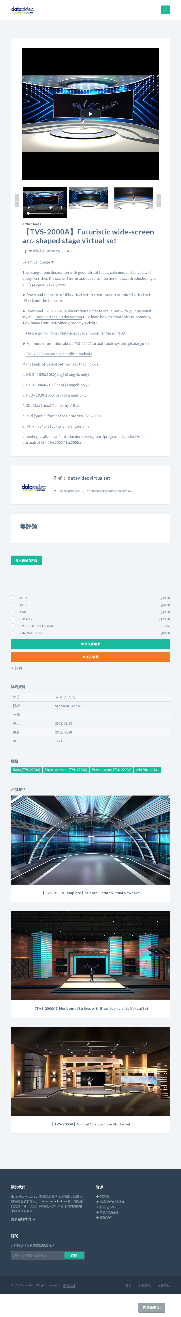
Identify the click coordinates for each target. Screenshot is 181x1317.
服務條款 (164, 1285)
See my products (69, 491)
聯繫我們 (105, 1218)
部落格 (104, 1196)
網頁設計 (69, 1285)
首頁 (128, 1285)
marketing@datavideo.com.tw (111, 491)
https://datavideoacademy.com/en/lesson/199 (87, 333)
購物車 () (153, 1308)
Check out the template (43, 300)
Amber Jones (31, 224)
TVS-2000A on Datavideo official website (59, 353)
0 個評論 (39, 251)
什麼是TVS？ (108, 1207)
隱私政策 (144, 1285)
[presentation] (17, 200)
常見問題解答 (108, 1212)
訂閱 (74, 1255)
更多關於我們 (21, 1219)
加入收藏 (92, 657)
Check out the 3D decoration (58, 316)
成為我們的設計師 (111, 1202)
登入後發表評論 (26, 560)
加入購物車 (92, 644)
